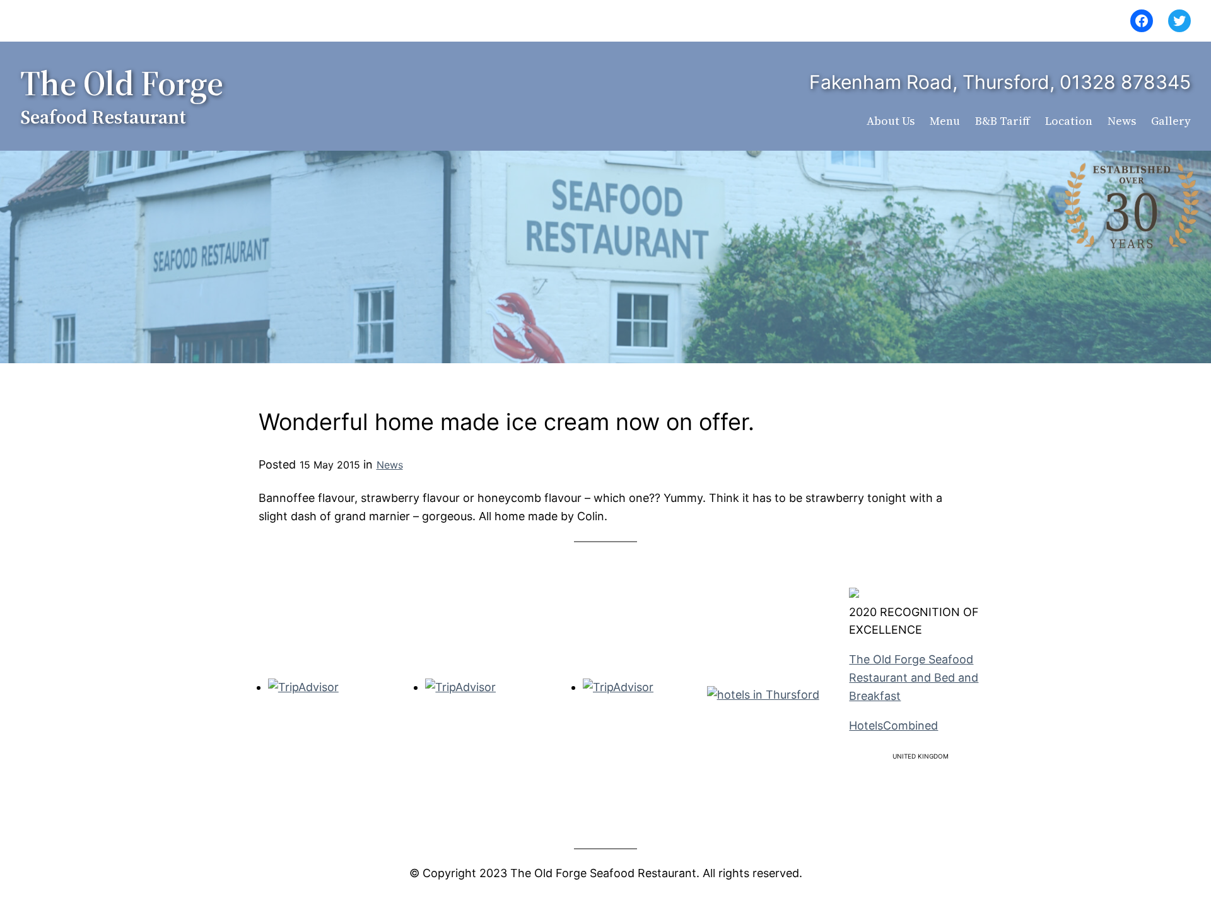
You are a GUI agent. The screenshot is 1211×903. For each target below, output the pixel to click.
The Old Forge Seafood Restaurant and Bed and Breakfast (913, 677)
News (390, 464)
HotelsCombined (893, 725)
